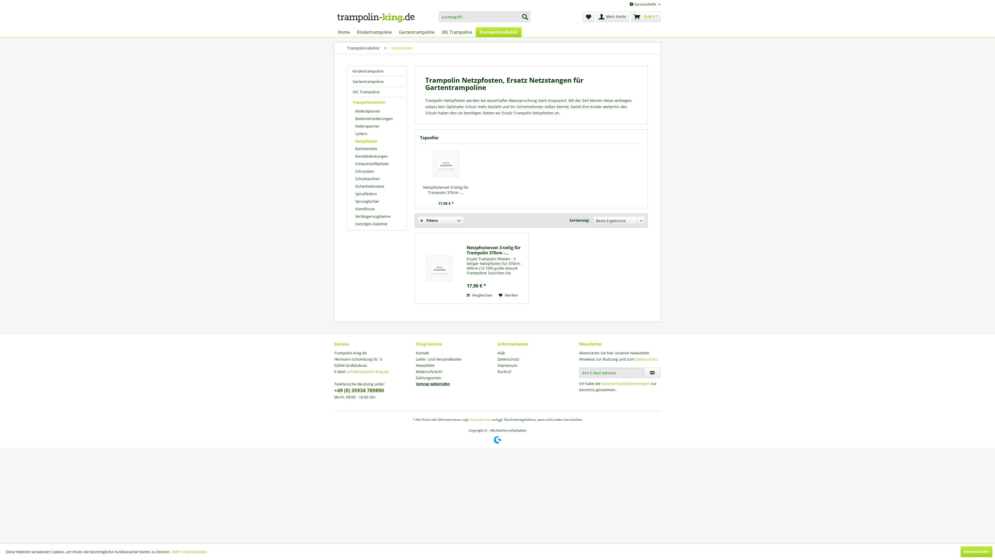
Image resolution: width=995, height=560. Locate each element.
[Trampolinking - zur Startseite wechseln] (376, 18)
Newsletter (425, 365)
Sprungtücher (367, 201)
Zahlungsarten (428, 377)
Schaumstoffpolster (372, 163)
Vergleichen (482, 295)
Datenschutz (508, 359)
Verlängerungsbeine (372, 216)
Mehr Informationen (189, 551)
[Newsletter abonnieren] (652, 373)
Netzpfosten (366, 141)
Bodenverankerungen (374, 118)
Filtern (431, 220)
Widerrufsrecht (429, 371)
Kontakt (422, 353)
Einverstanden (976, 551)
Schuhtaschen (367, 178)
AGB (501, 353)
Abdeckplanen (367, 111)
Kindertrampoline (368, 71)
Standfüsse (365, 208)
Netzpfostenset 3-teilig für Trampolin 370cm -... (446, 190)
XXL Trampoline (366, 91)
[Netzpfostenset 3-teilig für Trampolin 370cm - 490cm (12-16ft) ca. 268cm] (446, 164)
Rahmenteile (366, 148)
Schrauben (364, 171)
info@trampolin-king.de (367, 371)
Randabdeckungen (371, 156)
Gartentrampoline (368, 81)
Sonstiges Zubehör (371, 223)
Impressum (507, 365)
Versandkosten (480, 419)
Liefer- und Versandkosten (439, 359)
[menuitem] (484, 17)
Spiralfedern (366, 193)
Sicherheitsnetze (369, 186)
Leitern (361, 133)
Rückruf (504, 371)
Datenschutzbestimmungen (626, 383)
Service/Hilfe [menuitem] (645, 4)
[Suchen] (525, 17)
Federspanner (367, 126)
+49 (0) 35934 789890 (359, 390)
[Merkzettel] (588, 17)
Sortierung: (579, 220)
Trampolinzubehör (369, 102)
